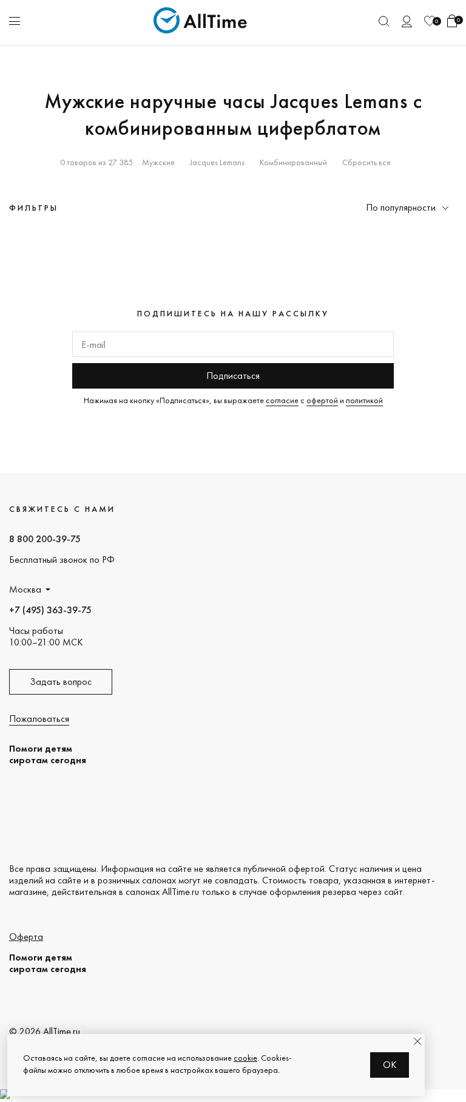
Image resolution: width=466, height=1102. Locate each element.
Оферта (26, 936)
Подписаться (233, 375)
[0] (429, 21)
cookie (245, 1057)
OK (390, 1064)
